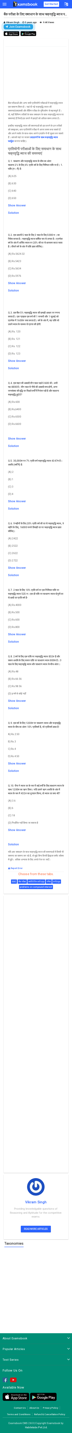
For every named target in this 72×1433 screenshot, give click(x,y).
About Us (34, 1408)
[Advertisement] (36, 73)
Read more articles (36, 1228)
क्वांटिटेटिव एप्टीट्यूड (36, 881)
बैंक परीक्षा (22, 881)
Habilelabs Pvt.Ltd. (36, 1427)
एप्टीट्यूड (56, 881)
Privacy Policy (50, 1408)
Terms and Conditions (18, 1414)
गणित (49, 881)
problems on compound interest (36, 887)
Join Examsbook (19, 26)
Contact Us (20, 1408)
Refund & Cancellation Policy (49, 1414)
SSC (14, 881)
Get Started (51, 4)
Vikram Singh (36, 1202)
